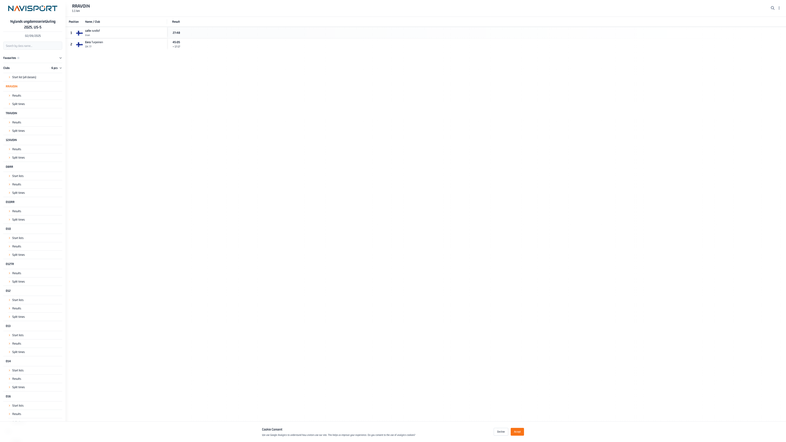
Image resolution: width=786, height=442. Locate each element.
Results (16, 95)
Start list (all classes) (24, 77)
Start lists (18, 176)
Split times (18, 104)
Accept (517, 431)
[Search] (772, 8)
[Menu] (779, 8)
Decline (501, 431)
